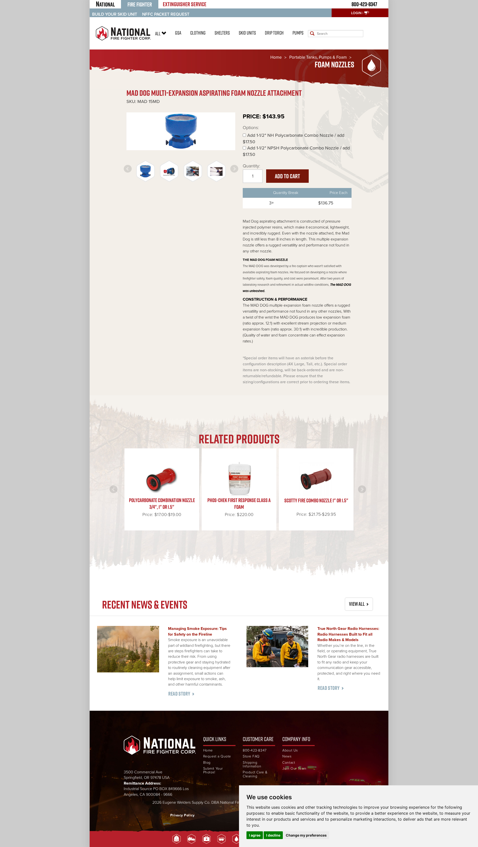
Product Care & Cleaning (255, 774)
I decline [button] (273, 835)
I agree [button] (254, 835)
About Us (290, 750)
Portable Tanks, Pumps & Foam (318, 57)
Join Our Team (294, 768)
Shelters (222, 33)
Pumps (298, 33)
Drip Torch (274, 33)
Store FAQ (251, 756)
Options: (251, 127)
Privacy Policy (182, 815)
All (158, 33)
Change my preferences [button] (306, 835)
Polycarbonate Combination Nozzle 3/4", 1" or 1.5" (162, 503)
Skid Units (247, 33)
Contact (288, 762)
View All (357, 604)
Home (276, 57)
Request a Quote (217, 756)
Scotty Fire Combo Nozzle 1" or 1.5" (316, 500)
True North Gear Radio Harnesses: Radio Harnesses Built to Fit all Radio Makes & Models (348, 634)
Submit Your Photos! (213, 770)
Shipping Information (252, 764)
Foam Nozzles (334, 64)
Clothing (198, 33)
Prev (128, 169)
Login (356, 13)
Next (234, 169)
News (286, 756)
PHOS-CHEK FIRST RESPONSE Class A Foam (239, 503)
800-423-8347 (364, 4)
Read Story (179, 693)
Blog (207, 762)
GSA (178, 33)
